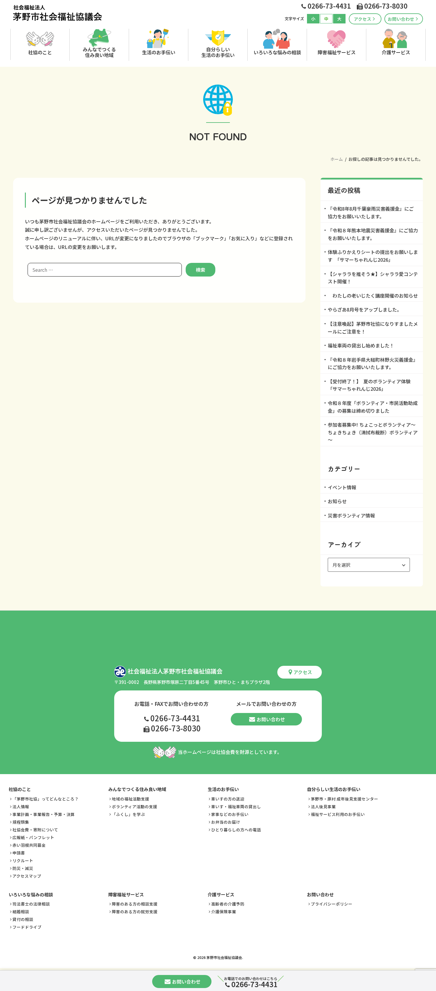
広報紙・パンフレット (33, 837)
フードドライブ (27, 927)
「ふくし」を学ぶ (128, 814)
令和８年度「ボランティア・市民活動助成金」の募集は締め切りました (373, 406)
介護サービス (396, 52)
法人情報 (20, 806)
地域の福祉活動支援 (130, 799)
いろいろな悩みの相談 (277, 52)
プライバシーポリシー (331, 904)
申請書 (18, 853)
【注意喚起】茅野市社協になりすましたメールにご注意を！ (373, 327)
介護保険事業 (223, 911)
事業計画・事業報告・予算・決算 (43, 814)
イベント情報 (342, 487)
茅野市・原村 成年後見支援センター (344, 799)
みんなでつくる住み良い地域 (99, 52)
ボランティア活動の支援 (134, 806)
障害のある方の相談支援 (134, 904)
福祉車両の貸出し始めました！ (361, 345)
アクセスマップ (26, 876)
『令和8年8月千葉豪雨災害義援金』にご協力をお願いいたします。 (371, 212)
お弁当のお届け (225, 822)
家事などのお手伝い (230, 814)
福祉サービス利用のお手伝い (338, 814)
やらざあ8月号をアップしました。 (365, 309)
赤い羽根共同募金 (29, 845)
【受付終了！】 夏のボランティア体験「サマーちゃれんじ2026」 (369, 385)
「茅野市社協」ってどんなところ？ (45, 799)
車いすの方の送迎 (227, 799)
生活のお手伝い (158, 52)
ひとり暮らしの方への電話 (236, 830)
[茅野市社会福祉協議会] (57, 13)
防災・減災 (22, 868)
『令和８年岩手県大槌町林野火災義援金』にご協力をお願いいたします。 (373, 363)
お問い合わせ (401, 19)
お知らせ (337, 501)
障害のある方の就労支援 (134, 911)
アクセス (362, 19)
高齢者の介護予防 (227, 904)
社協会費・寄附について (35, 830)
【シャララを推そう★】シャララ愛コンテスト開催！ (373, 277)
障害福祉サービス (337, 52)
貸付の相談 (22, 919)
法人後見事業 (323, 806)
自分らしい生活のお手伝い (218, 52)
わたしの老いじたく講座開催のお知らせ (373, 295)
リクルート (22, 860)
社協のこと (40, 52)
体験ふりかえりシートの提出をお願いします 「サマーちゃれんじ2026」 (373, 255)
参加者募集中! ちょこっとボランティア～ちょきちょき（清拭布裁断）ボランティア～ (373, 432)
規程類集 (20, 822)
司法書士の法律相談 (31, 904)
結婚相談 (20, 911)
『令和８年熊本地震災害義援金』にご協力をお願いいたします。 (373, 234)
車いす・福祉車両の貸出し (236, 806)
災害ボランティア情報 (351, 515)
